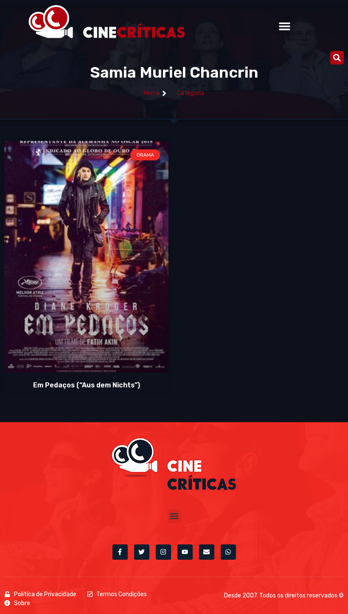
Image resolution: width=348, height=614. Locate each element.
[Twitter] (141, 552)
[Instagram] (163, 552)
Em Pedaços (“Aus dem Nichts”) (86, 385)
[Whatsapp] (228, 552)
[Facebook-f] (120, 552)
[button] (284, 26)
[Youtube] (185, 552)
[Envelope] (206, 552)
